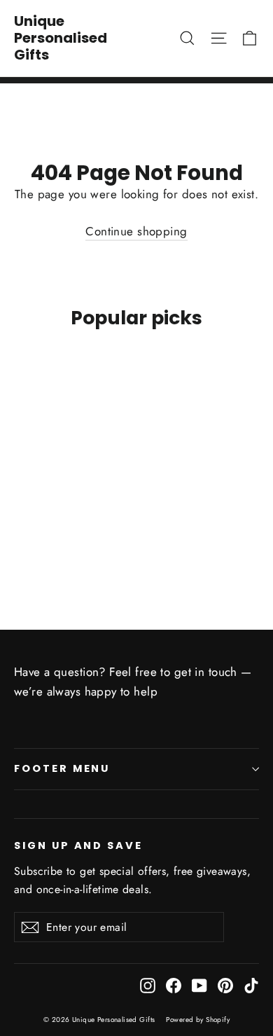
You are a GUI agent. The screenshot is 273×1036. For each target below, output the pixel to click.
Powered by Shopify (198, 1019)
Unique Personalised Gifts (60, 37)
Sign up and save (78, 845)
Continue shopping (136, 231)
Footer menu (62, 768)
